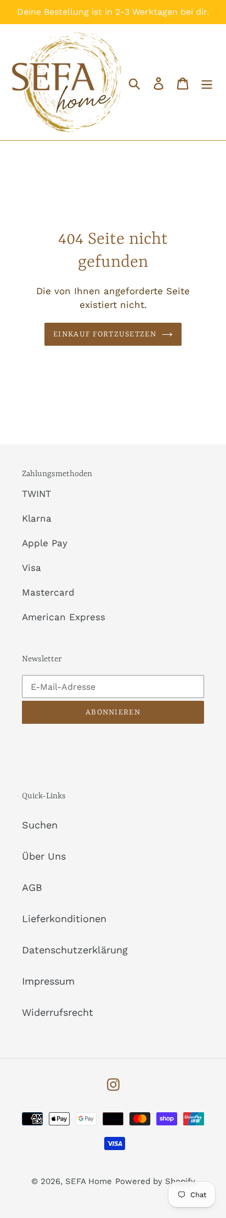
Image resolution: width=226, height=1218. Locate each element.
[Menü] (207, 82)
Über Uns (44, 856)
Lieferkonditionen (64, 918)
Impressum (48, 981)
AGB (32, 887)
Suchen (40, 825)
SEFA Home (88, 1181)
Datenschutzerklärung (75, 950)
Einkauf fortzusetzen (104, 334)
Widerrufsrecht (57, 1012)
